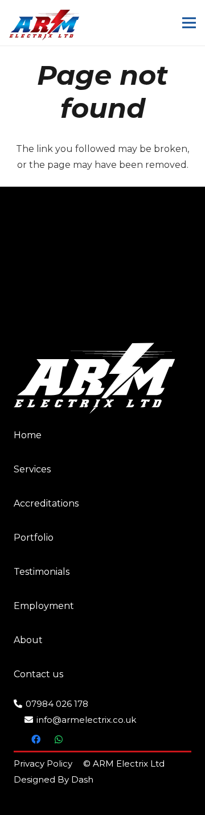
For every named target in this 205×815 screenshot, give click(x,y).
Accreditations (46, 503)
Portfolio (34, 537)
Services (32, 469)
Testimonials (41, 571)
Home (28, 435)
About (28, 640)
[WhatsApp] (58, 739)
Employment (44, 605)
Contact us (38, 674)
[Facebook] (35, 739)
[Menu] (189, 23)
